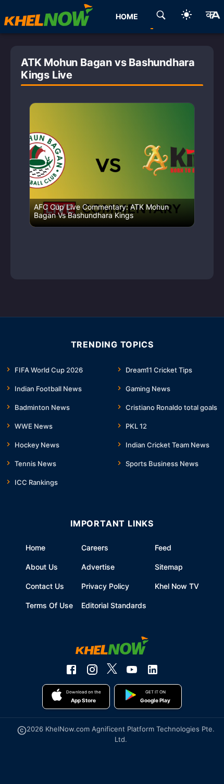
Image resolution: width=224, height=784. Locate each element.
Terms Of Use (49, 605)
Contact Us (45, 586)
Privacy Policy (105, 586)
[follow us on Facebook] (71, 669)
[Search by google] (161, 16)
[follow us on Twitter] (112, 669)
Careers (94, 547)
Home (35, 547)
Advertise (98, 566)
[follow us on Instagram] (92, 669)
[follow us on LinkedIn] (152, 669)
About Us (42, 566)
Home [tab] (127, 16)
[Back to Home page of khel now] (48, 16)
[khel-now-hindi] (212, 17)
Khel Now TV (177, 586)
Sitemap (169, 566)
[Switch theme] (186, 16)
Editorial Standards (113, 605)
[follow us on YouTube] (132, 669)
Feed (163, 547)
